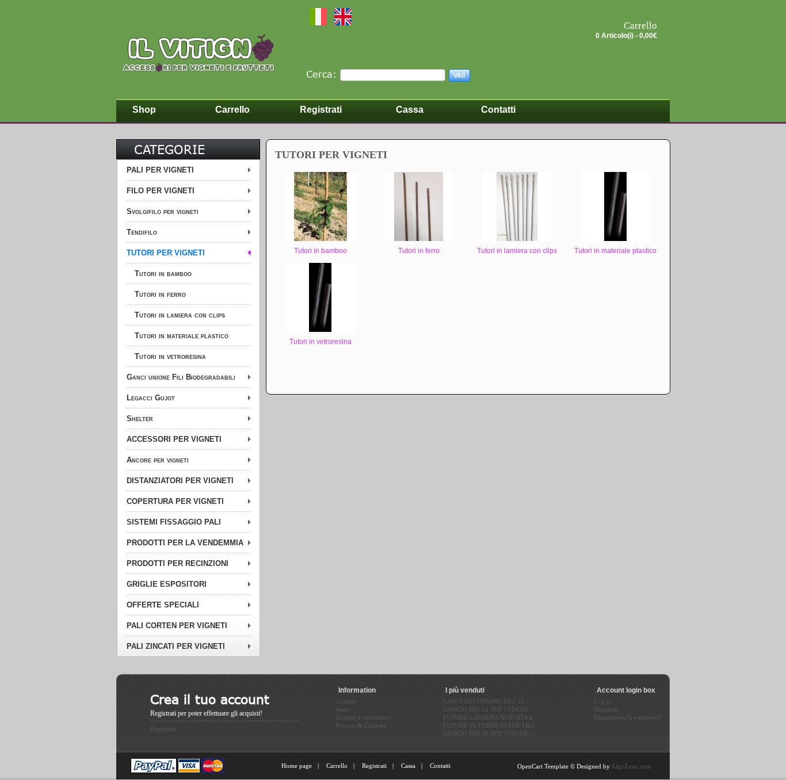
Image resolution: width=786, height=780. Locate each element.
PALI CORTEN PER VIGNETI (177, 625)
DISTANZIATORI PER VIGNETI (180, 480)
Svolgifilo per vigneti (163, 211)
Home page (296, 765)
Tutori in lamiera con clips (180, 315)
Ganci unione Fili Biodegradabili (181, 377)
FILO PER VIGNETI (160, 190)
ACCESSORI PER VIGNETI (174, 439)
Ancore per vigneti (158, 460)
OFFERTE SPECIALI (163, 605)
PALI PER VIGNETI (160, 170)
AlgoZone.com (631, 766)
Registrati (163, 729)
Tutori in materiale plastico (181, 335)
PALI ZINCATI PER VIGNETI (176, 646)
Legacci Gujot (151, 397)
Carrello (337, 765)
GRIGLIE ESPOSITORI (167, 584)
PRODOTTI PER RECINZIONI (177, 563)
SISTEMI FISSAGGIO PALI (174, 522)
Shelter (140, 418)
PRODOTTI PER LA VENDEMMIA (185, 542)
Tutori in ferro (160, 294)
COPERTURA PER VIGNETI (175, 501)
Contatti (440, 765)
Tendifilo (142, 232)
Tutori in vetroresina (170, 356)
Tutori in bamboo (163, 273)
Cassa (408, 765)
